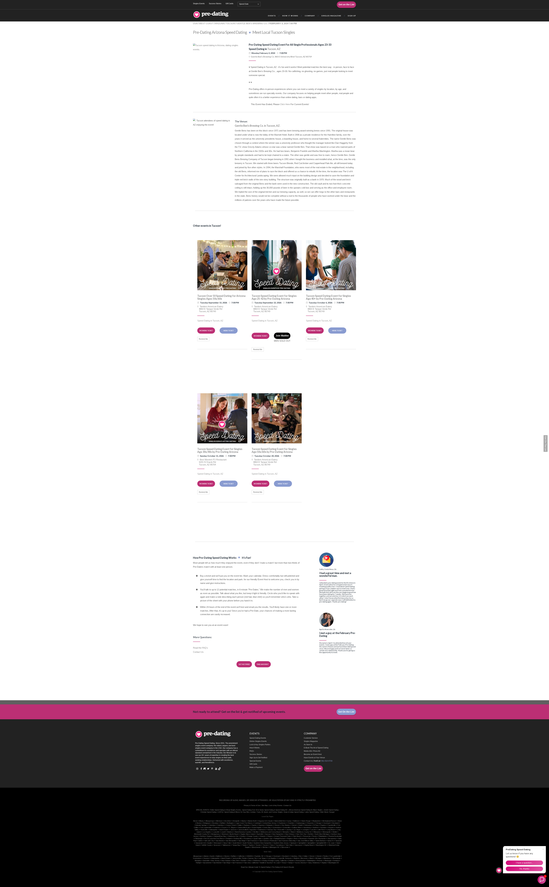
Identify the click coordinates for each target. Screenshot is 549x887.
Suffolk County (207, 845)
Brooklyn (215, 823)
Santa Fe (330, 840)
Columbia (212, 825)
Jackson (233, 829)
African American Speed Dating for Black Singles (305, 810)
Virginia (323, 863)
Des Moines (286, 825)
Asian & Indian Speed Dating (294, 812)
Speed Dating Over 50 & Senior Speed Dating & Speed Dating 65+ (265, 810)
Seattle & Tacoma (266, 863)
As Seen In (308, 745)
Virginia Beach (309, 845)
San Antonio (220, 840)
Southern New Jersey (281, 843)
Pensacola (306, 836)
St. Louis (331, 843)
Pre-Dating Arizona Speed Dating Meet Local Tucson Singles (244, 32)
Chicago (318, 823)
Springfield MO (321, 843)
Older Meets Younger (327, 812)
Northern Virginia (206, 836)
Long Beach (331, 829)
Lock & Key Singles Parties (259, 745)
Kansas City (272, 829)
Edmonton (308, 825)
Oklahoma (256, 860)
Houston (331, 827)
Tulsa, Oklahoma (314, 863)
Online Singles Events (258, 741)
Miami (293, 832)
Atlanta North (252, 821)
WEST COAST (206, 23)
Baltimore (296, 821)
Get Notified (244, 664)
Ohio (249, 860)
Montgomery (215, 834)
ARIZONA (219, 23)
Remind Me (203, 339)
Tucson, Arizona (300, 863)
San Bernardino (231, 840)
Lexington (305, 829)
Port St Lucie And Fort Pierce (214, 838)
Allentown (219, 821)
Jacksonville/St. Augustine (247, 829)
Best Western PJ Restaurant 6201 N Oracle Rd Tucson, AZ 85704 (211, 462)
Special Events (255, 761)
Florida (325, 856)
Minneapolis (327, 832)
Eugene (323, 825)
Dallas (240, 825)
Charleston (282, 823)
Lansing (288, 829)
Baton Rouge (306, 821)
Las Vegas (297, 829)
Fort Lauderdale (205, 827)
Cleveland (335, 823)
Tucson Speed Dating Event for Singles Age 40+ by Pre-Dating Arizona (328, 297)
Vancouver (298, 845)
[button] (542, 880)
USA (195, 23)
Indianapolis (213, 829)
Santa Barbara (320, 840)
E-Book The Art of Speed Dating (316, 748)
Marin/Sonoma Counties (243, 832)
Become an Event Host (313, 754)
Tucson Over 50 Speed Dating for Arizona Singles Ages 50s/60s (221, 297)
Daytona (261, 825)
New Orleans (289, 834)
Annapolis (236, 821)
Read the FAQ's (200, 648)
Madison (230, 832)
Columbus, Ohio (296, 856)
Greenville (286, 827)
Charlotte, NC (259, 856)
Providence (248, 838)
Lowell (223, 832)
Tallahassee (226, 845)
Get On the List (346, 712)
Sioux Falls (227, 843)
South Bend (237, 843)
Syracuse (217, 845)
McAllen (256, 832)
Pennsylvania (300, 860)
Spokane (293, 843)
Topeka (251, 845)
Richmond (302, 838)
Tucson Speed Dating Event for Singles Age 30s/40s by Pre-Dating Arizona (219, 450)
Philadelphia (322, 836)
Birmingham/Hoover (329, 821)
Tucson (265, 845)
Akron (195, 821)
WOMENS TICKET (206, 330)
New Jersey (215, 860)
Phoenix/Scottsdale (335, 836)
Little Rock (321, 829)
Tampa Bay (236, 845)
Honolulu (323, 827)
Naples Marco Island (248, 834)
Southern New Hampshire (262, 843)
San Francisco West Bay (287, 840)
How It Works (254, 748)
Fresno (224, 827)
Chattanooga (300, 823)
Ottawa (269, 836)
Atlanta (243, 821)
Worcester (285, 847)
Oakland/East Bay (219, 836)
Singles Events (199, 4)
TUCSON (230, 23)
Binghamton (316, 821)
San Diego (241, 840)
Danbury (247, 825)
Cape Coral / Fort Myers (244, 823)
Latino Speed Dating (312, 812)
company (310, 16)
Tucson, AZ (274, 49)
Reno (296, 838)
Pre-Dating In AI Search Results (283, 867)
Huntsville (203, 829)
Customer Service (311, 738)
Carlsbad (257, 823)
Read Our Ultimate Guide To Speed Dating (255, 867)
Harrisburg (307, 827)
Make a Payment (255, 767)
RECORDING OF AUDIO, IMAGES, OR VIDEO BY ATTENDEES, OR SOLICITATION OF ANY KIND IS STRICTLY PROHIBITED (267, 800)
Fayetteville (332, 825)
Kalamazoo (262, 829)
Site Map (265, 805)
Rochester (322, 838)
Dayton (254, 825)
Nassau (267, 834)
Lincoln (313, 829)
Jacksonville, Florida (239, 858)
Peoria (314, 836)
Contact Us (198, 652)
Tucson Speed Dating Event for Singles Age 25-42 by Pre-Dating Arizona (274, 297)
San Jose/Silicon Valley (306, 840)
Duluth (300, 825)
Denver (277, 825)
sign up (352, 16)
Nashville (260, 834)
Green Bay (267, 827)
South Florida (247, 843)
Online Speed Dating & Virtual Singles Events (225, 810)
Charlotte (291, 823)
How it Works (290, 16)
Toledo (244, 845)
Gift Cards (229, 4)
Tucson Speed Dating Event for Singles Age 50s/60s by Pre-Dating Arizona (274, 450)
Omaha (242, 836)
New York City (301, 834)
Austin (270, 821)
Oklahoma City (233, 836)
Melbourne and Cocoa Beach (271, 832)
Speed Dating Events (257, 738)
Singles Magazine (311, 741)
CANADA (249, 856)
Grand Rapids (256, 827)
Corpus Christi (231, 825)
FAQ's (251, 751)
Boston (199, 823)
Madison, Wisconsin (301, 858)
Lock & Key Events (275, 805)
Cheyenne (310, 823)
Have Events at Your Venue (314, 758)
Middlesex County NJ (304, 832)
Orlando (262, 836)
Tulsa (272, 845)
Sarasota (338, 840)
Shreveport (217, 843)
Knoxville (281, 829)
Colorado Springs (201, 825)
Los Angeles (207, 832)
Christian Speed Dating (208, 812)
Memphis (286, 832)
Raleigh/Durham (279, 838)
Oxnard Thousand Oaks (282, 836)
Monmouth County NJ (201, 834)
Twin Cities (289, 845)
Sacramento (332, 838)
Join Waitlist (282, 335)
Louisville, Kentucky (285, 858)
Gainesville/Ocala (244, 827)
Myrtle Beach (234, 834)
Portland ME (237, 838)
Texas (284, 863)
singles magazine (331, 16)
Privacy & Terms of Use (252, 805)
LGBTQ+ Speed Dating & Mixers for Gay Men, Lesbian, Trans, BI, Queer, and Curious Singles (250, 812)
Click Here (285, 104)
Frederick (216, 827)
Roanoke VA (312, 838)
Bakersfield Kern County (282, 821)
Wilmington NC (274, 847)
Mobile (335, 832)
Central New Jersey (269, 823)
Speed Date (243, 4)
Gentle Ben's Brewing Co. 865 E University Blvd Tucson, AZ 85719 (281, 56)
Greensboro (277, 827)
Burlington (230, 823)
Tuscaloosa (280, 845)
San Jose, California (251, 863)
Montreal (225, 834)
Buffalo (222, 823)
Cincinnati (326, 823)
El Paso (316, 825)
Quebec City (267, 838)
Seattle (209, 843)
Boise (340, 821)
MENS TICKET (228, 330)
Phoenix (319, 860)
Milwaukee (317, 832)
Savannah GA (200, 843)
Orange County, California (277, 860)
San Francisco (252, 840)
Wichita (264, 847)
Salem (200, 840)
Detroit (294, 825)
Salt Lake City (209, 840)
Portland (229, 838)
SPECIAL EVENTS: (202, 810)
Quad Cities (257, 838)
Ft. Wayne (232, 827)
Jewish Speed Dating (331, 810)
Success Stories (215, 4)
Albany (201, 821)
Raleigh (198, 863)
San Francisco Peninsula (268, 840)
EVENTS (272, 16)
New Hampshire (277, 834)
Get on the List (346, 4)
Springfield (302, 843)
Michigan (318, 858)
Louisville (216, 832)
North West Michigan (322, 834)
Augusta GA (262, 821)
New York (235, 860)
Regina (289, 838)
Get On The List (545, 443)
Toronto (258, 845)
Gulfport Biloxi (296, 827)
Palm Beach (297, 836)
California (241, 856)
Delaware (269, 825)
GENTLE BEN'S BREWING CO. (252, 23)
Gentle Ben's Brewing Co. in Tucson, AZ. (257, 125)
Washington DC (321, 845)
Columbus (220, 825)
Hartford (315, 827)
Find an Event (263, 664)
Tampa (290, 863)
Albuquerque (209, 821)
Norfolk (310, 834)
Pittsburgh (198, 838)
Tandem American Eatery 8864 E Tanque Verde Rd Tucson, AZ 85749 (210, 309)
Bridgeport (206, 823)
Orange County (252, 836)
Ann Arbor (227, 821)
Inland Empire (223, 829)
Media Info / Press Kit (312, 751)
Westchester (256, 847)
